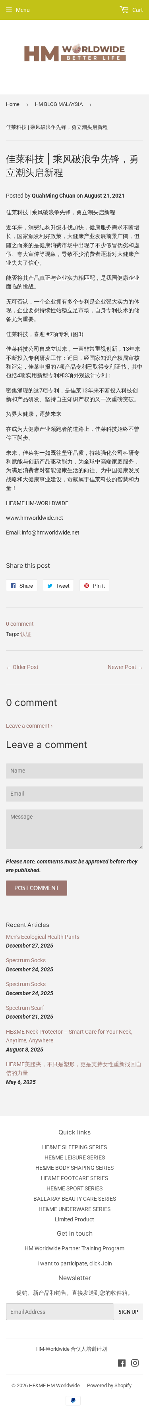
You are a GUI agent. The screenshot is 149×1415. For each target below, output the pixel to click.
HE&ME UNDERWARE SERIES (74, 1209)
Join (106, 1263)
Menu (23, 10)
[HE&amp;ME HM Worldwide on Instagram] (135, 1364)
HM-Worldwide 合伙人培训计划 (71, 1349)
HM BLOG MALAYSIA (59, 104)
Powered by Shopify (109, 1385)
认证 (25, 634)
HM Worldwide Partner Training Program (74, 1248)
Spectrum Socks (26, 960)
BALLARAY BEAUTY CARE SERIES (74, 1199)
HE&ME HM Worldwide (54, 1385)
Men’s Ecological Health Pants (42, 937)
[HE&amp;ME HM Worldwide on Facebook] (122, 1364)
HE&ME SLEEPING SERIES (74, 1147)
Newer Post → (125, 667)
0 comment (20, 624)
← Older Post (22, 667)
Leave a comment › (29, 726)
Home (12, 104)
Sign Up (128, 1312)
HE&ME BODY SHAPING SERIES (74, 1168)
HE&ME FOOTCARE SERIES (74, 1178)
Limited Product (74, 1219)
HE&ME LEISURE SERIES (75, 1157)
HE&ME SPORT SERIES (74, 1188)
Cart (137, 10)
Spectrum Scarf (25, 1008)
